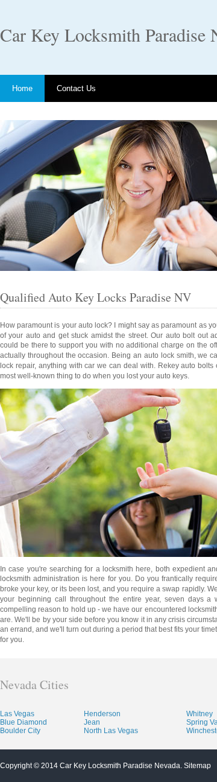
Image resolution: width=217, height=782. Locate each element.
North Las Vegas (111, 730)
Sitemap (197, 765)
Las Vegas (17, 714)
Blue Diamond (23, 722)
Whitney (199, 714)
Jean (92, 722)
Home (22, 88)
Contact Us (76, 88)
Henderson (102, 714)
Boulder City (20, 730)
